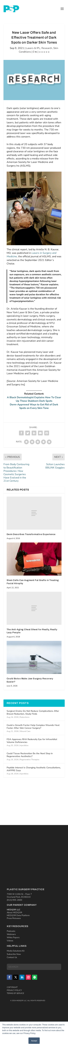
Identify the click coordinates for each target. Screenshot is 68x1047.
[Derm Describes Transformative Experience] (34, 513)
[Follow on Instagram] (28, 977)
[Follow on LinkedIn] (22, 977)
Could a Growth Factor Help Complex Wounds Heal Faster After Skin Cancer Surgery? (33, 727)
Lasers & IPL (33, 48)
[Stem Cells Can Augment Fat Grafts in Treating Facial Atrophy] (34, 559)
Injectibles (24, 745)
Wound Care (25, 731)
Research (46, 48)
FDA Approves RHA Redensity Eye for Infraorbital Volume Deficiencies (32, 741)
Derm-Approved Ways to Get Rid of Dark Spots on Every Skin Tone (34, 406)
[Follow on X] (15, 977)
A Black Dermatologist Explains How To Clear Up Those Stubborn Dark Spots (34, 399)
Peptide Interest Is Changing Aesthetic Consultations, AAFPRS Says (34, 769)
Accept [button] (34, 1040)
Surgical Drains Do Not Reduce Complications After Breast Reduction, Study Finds (33, 712)
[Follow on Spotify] (34, 977)
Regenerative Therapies (29, 759)
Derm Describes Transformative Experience (31, 534)
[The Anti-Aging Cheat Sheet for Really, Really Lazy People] (34, 608)
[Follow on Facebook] (9, 977)
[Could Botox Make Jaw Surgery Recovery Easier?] (34, 657)
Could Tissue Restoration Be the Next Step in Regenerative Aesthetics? (30, 755)
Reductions (24, 717)
